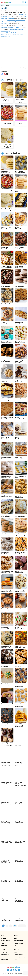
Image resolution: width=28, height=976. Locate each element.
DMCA (2, 957)
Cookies (7, 5)
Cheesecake (4, 945)
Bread (2, 935)
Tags (15, 945)
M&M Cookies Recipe (11, 33)
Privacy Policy (4, 959)
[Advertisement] (14, 52)
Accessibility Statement (19, 957)
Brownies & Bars (5, 940)
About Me (3, 949)
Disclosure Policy (5, 954)
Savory (15, 938)
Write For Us (4, 952)
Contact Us (16, 949)
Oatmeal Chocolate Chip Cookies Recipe (12, 27)
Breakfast (3, 938)
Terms (15, 959)
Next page (22, 925)
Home (2, 5)
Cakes (2, 943)
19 (15, 925)
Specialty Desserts (18, 940)
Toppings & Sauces (18, 943)
